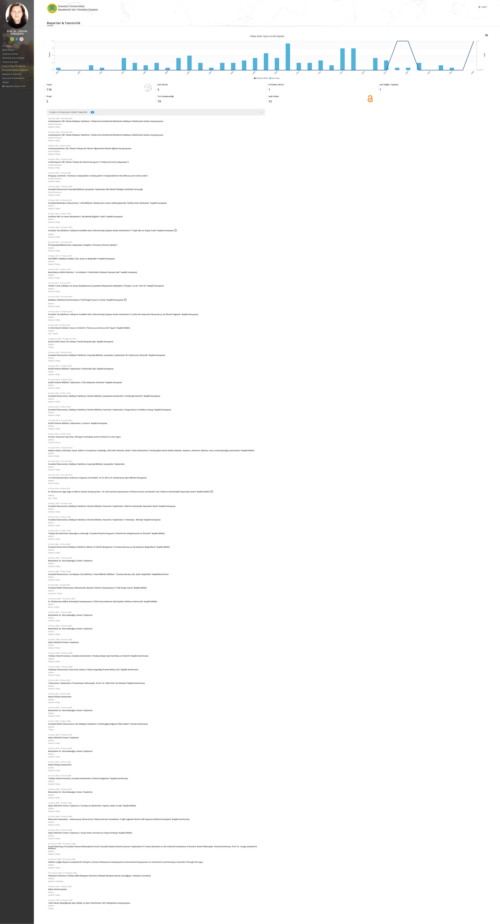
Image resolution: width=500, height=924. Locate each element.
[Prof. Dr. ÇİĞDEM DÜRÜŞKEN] (17, 16)
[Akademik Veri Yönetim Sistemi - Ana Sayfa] (52, 8)
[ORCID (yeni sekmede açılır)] (12, 39)
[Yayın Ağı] (148, 87)
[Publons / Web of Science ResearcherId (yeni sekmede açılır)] (17, 39)
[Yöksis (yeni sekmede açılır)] (21, 39)
